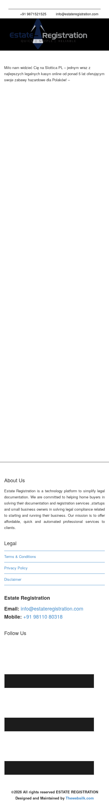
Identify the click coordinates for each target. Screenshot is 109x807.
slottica (70, 127)
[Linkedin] (32, 4)
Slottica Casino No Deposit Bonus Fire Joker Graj (53, 390)
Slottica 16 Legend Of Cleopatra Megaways (52, 210)
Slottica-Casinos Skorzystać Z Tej (53, 300)
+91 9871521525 (32, 13)
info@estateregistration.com (76, 13)
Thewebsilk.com (80, 798)
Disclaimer (12, 579)
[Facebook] (22, 4)
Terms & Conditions (20, 556)
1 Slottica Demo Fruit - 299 (58, 127)
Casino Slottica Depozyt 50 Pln (51, 121)
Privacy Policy (16, 567)
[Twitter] (13, 4)
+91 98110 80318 (43, 616)
